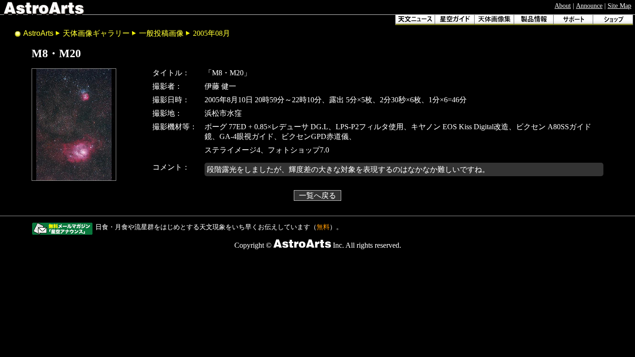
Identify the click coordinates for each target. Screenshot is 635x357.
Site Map (619, 5)
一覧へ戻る (317, 195)
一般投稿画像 (161, 33)
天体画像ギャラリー (96, 33)
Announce (589, 5)
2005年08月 (211, 33)
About (563, 5)
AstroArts (38, 33)
